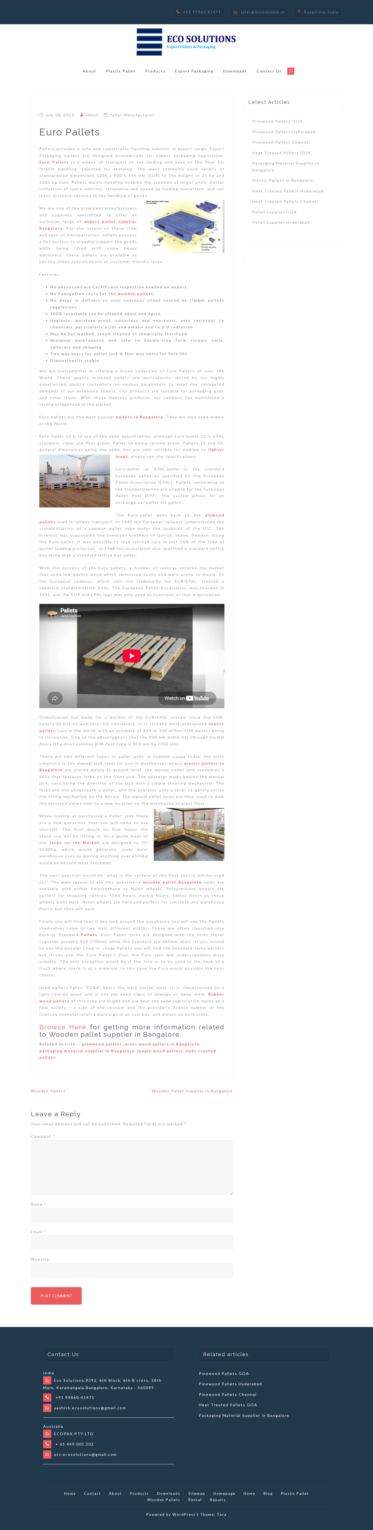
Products (155, 71)
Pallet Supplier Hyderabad (281, 222)
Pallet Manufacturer (131, 115)
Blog (268, 1493)
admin (91, 115)
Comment (43, 1136)
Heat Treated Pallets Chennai (285, 201)
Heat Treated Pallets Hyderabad (288, 191)
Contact (92, 1493)
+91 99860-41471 (74, 1397)
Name (39, 1204)
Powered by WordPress (171, 1514)
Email (38, 1231)
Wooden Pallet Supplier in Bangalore (192, 1090)
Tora (222, 1514)
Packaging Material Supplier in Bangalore (244, 1415)
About (89, 71)
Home (70, 1493)
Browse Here (62, 1027)
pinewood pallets (102, 1044)
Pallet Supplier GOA (274, 212)
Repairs (218, 1500)
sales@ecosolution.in (263, 12)
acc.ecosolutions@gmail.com (85, 1454)
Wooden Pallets (48, 1090)
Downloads (235, 71)
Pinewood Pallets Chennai (281, 142)
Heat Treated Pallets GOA (281, 152)
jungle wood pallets (160, 1050)
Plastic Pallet (121, 71)
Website (40, 1259)
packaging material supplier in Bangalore (87, 1050)
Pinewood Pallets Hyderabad (284, 131)
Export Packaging (194, 71)
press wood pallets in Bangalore (162, 1044)
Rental (195, 1500)
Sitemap (196, 1493)
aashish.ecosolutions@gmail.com (90, 1407)
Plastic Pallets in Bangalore (282, 180)
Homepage (224, 1493)
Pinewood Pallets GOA (277, 121)
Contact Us (269, 71)
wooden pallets (135, 293)
